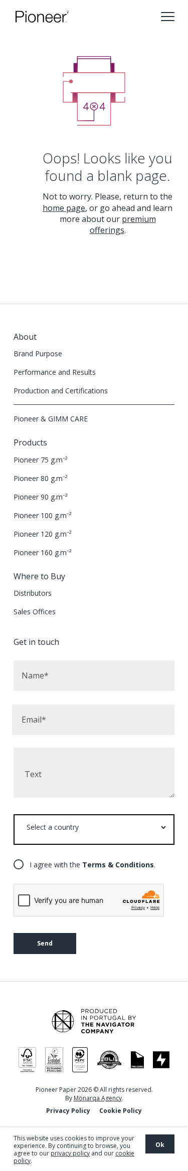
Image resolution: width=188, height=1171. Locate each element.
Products (30, 442)
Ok (159, 1144)
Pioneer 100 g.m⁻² (43, 515)
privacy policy (70, 1153)
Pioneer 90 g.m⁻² (41, 497)
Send (45, 943)
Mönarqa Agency (98, 1098)
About (25, 336)
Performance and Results (55, 372)
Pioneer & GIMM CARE (51, 418)
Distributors (33, 593)
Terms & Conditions (118, 864)
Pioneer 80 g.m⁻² (41, 478)
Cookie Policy (120, 1110)
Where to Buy (39, 576)
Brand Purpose (38, 353)
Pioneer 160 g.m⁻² (43, 552)
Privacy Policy (68, 1110)
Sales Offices (35, 611)
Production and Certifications (61, 390)
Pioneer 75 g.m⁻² (41, 459)
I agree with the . (92, 864)
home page (64, 207)
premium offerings (123, 224)
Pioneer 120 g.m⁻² (43, 534)
